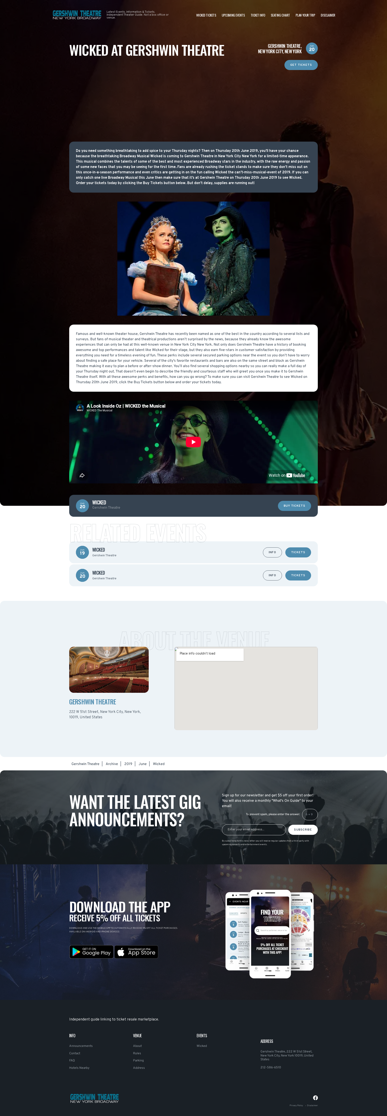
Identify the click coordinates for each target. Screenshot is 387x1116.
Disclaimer (328, 15)
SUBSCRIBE (303, 830)
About (137, 1046)
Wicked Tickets (206, 15)
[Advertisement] (193, 101)
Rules (137, 1053)
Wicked (202, 1046)
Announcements (81, 1046)
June (143, 764)
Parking (138, 1061)
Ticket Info (258, 15)
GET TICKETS (301, 65)
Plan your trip (305, 15)
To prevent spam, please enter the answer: (273, 814)
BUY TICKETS (294, 506)
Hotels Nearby (79, 1068)
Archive (112, 764)
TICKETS (298, 552)
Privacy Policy (296, 1105)
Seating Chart (280, 15)
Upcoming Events (233, 15)
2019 (128, 764)
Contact (74, 1053)
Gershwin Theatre (85, 764)
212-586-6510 (270, 1067)
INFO (272, 552)
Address (139, 1068)
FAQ (72, 1061)
